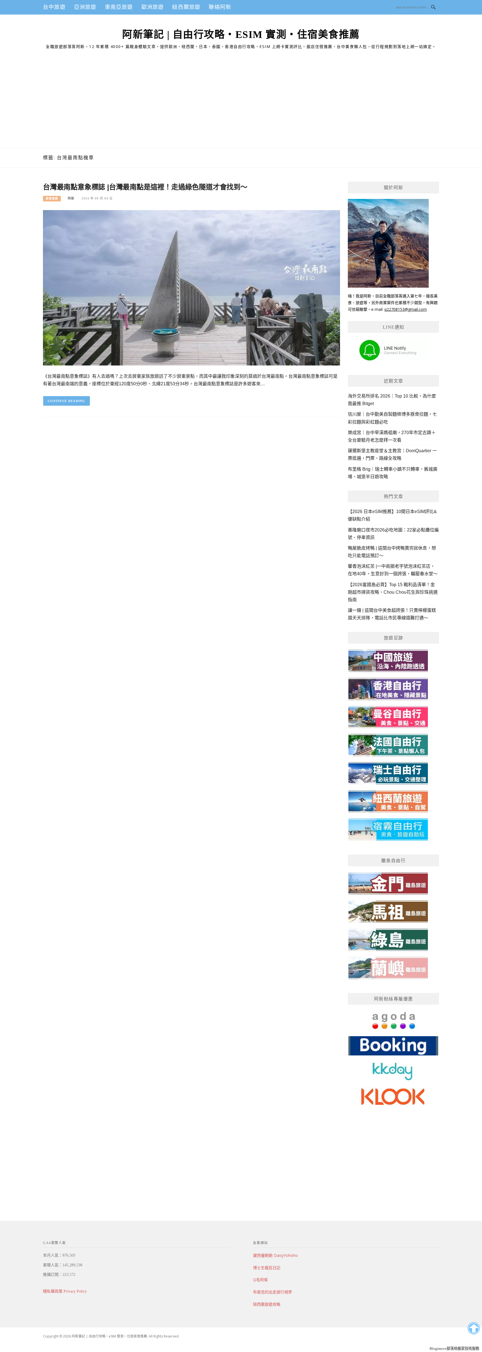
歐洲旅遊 (152, 7)
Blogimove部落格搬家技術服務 (454, 1348)
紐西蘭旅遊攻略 (266, 1304)
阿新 (71, 198)
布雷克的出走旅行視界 (272, 1292)
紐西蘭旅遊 (186, 7)
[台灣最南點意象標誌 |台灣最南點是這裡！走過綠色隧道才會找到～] (191, 287)
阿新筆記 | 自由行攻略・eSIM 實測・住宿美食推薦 (241, 34)
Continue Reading (66, 401)
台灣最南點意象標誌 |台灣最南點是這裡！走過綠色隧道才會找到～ (145, 187)
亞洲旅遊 (85, 7)
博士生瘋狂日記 (266, 1267)
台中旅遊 (54, 7)
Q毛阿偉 (260, 1279)
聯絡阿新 (220, 7)
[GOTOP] (473, 1328)
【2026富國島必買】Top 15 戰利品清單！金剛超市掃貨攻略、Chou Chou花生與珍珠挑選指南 (393, 592)
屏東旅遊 (52, 198)
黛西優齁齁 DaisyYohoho (275, 1255)
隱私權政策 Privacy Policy (65, 1291)
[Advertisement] (241, 106)
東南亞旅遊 (119, 7)
